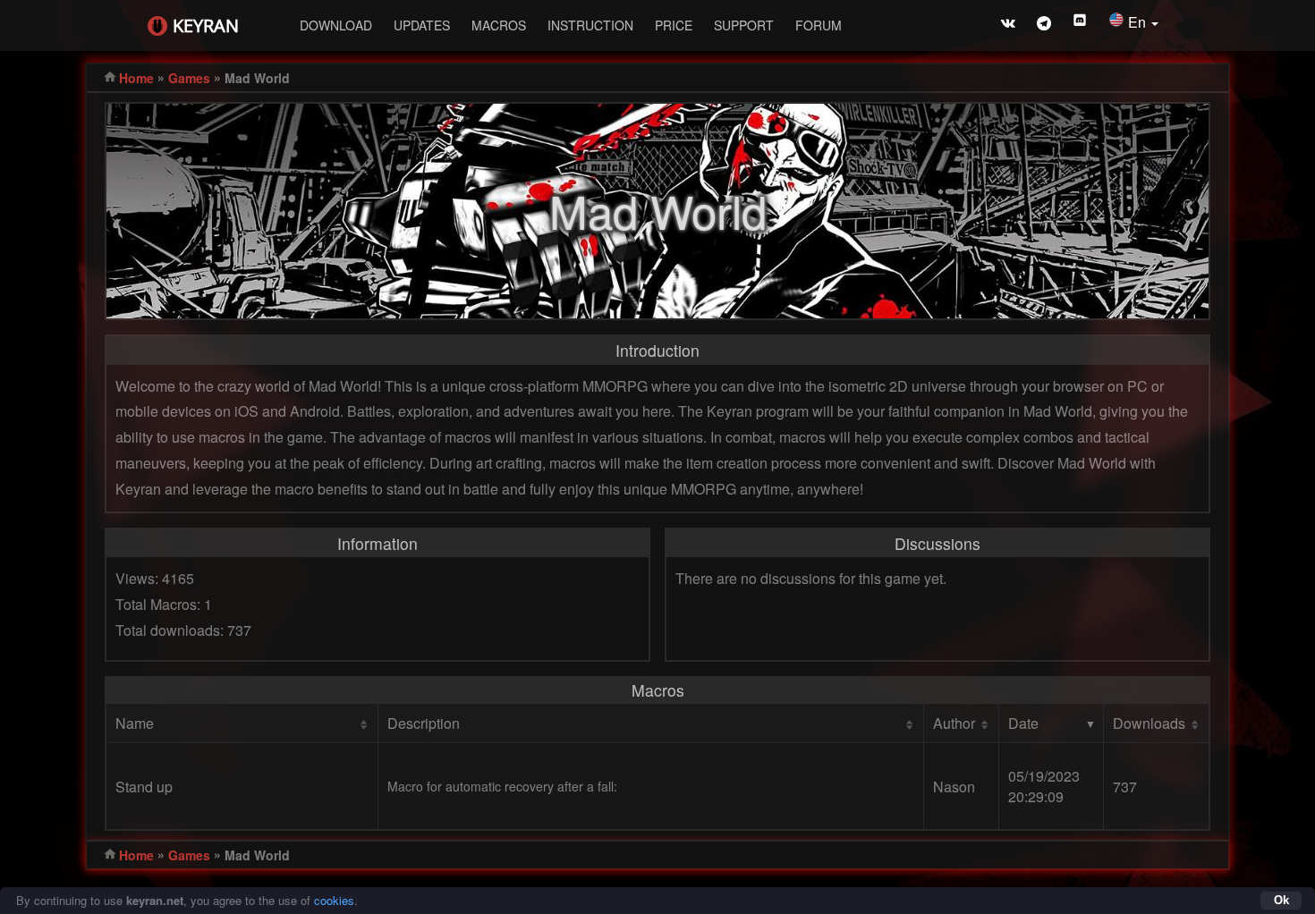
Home (136, 78)
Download (336, 25)
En (1139, 22)
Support (744, 25)
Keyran (206, 25)
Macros (498, 25)
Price (673, 25)
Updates (422, 25)
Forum (818, 25)
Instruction (590, 25)
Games (189, 78)
